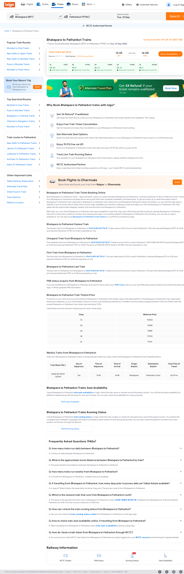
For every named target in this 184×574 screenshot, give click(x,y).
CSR (126, 572)
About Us (106, 572)
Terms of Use (77, 572)
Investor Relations (116, 572)
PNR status (120, 285)
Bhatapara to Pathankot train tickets (89, 217)
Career (85, 572)
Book (177, 182)
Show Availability (169, 54)
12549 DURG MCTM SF (98, 228)
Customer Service (95, 572)
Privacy (68, 572)
